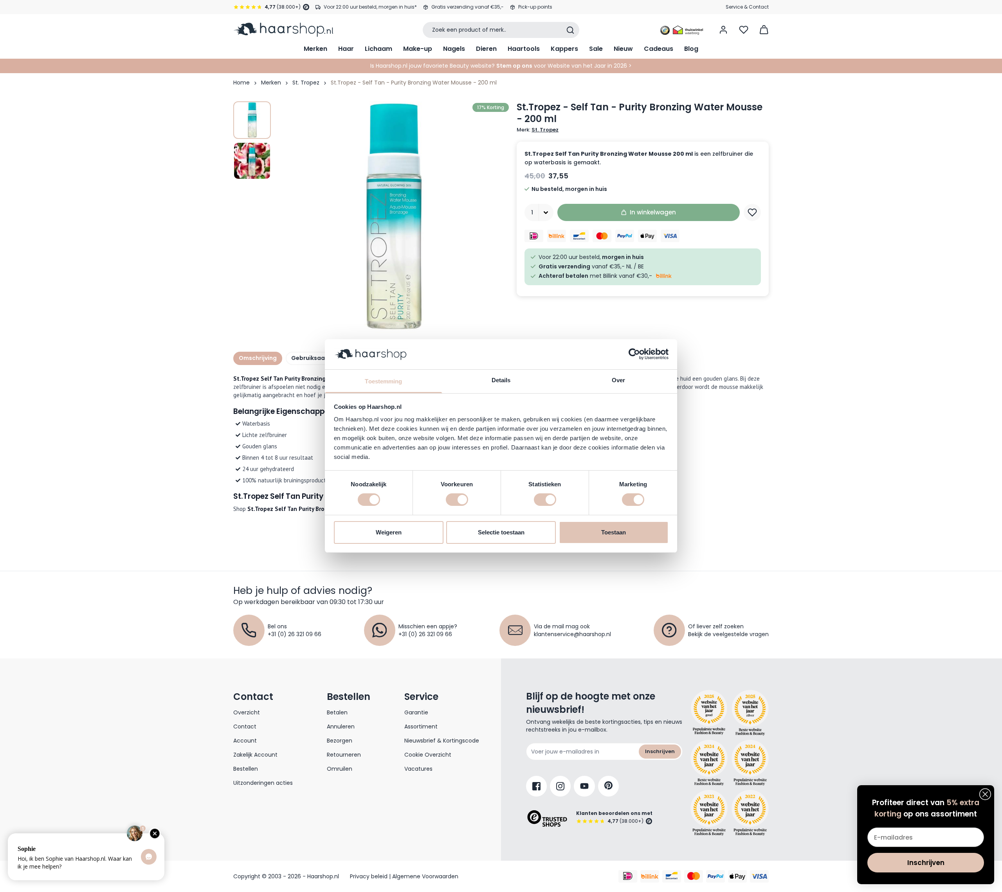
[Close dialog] (985, 794)
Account (245, 741)
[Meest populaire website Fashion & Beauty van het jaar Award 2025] (750, 713)
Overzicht (246, 712)
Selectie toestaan (501, 532)
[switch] (457, 499)
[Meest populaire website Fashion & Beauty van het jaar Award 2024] (750, 763)
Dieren (486, 48)
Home (241, 82)
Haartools (524, 48)
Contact (244, 726)
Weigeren (389, 532)
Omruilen (339, 769)
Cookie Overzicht (427, 755)
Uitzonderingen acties (263, 783)
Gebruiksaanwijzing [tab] (319, 358)
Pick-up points (535, 7)
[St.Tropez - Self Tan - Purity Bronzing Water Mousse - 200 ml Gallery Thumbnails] (252, 140)
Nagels (454, 48)
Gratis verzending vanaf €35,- (467, 7)
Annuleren (341, 726)
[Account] (723, 29)
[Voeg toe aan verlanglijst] (752, 212)
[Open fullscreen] (393, 217)
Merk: (538, 129)
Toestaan (613, 532)
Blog (691, 48)
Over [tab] (618, 380)
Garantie (416, 712)
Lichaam (378, 48)
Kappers (564, 48)
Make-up (417, 48)
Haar (346, 48)
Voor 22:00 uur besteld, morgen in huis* (370, 7)
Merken (315, 48)
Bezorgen (339, 741)
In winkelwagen (653, 212)
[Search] (570, 30)
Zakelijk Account (255, 755)
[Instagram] (560, 786)
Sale (596, 48)
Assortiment (421, 726)
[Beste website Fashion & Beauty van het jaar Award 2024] (709, 763)
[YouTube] (584, 786)
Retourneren (344, 755)
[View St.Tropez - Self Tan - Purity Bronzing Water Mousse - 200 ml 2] (252, 161)
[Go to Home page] (283, 30)
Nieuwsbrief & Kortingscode (441, 741)
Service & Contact (747, 7)
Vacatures (418, 769)
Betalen (337, 712)
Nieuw (623, 48)
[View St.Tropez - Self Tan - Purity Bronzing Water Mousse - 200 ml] (252, 120)
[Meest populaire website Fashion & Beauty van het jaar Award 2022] (750, 813)
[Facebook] (536, 786)
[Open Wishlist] (743, 29)
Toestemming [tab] (383, 381)
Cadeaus (658, 48)
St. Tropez (305, 82)
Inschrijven (660, 751)
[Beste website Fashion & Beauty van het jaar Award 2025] (709, 713)
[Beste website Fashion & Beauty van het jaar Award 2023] (709, 813)
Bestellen (245, 769)
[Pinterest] (608, 786)
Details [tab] (501, 380)
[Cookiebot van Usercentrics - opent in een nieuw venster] (634, 354)
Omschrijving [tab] (258, 358)
